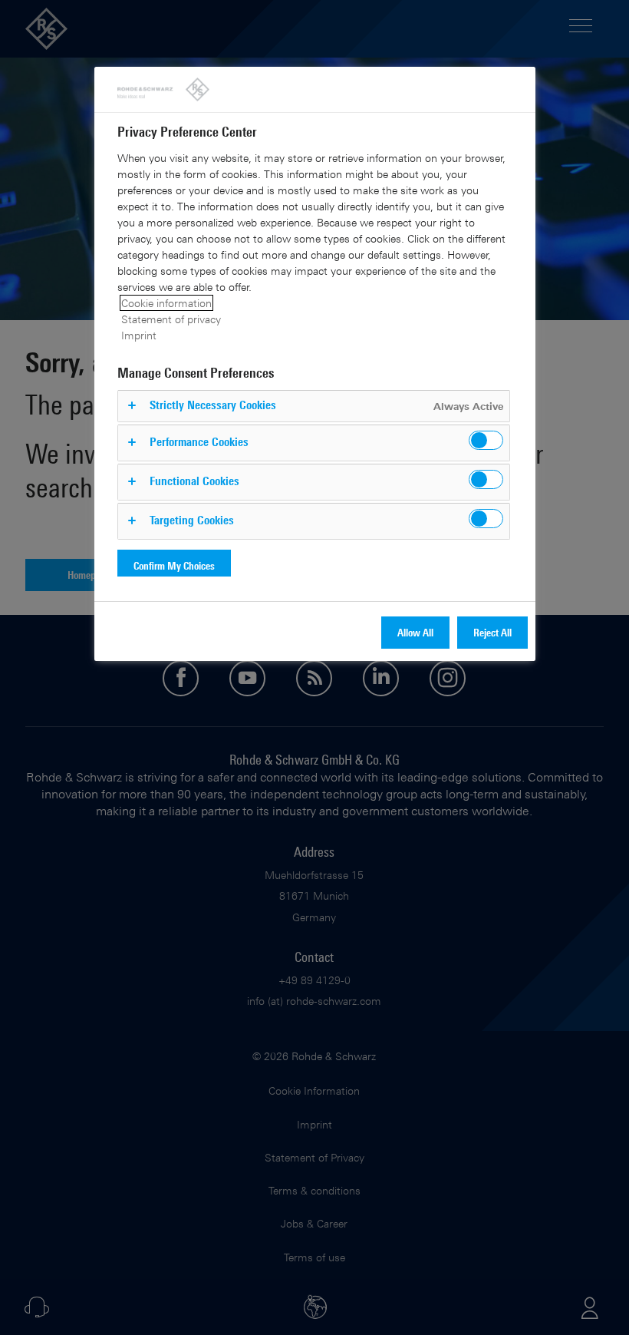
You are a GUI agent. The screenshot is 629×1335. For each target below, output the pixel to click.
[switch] (486, 440)
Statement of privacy (171, 318)
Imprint (138, 335)
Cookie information (166, 302)
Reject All (492, 632)
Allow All (415, 632)
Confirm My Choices (174, 565)
